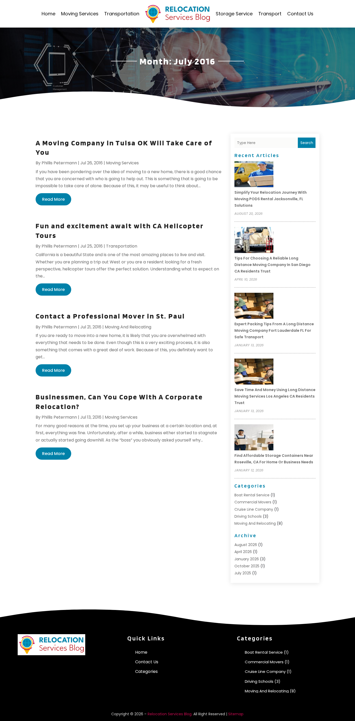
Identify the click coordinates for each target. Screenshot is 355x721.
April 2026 (243, 551)
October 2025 (246, 566)
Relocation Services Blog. (170, 714)
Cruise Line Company (253, 509)
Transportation (121, 13)
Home (48, 13)
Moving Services (79, 13)
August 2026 (245, 544)
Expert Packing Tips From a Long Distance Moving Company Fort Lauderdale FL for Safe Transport (274, 330)
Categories (146, 671)
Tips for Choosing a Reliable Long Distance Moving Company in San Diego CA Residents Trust (272, 265)
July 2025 (242, 573)
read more (53, 199)
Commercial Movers (252, 502)
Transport (269, 13)
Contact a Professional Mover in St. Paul (110, 315)
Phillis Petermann (59, 163)
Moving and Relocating (128, 327)
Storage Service (234, 13)
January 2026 (246, 559)
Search (306, 142)
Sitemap (236, 714)
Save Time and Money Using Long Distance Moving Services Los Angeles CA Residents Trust (274, 396)
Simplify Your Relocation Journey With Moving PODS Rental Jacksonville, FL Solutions (270, 199)
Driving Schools (248, 516)
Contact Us (300, 13)
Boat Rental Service (251, 495)
